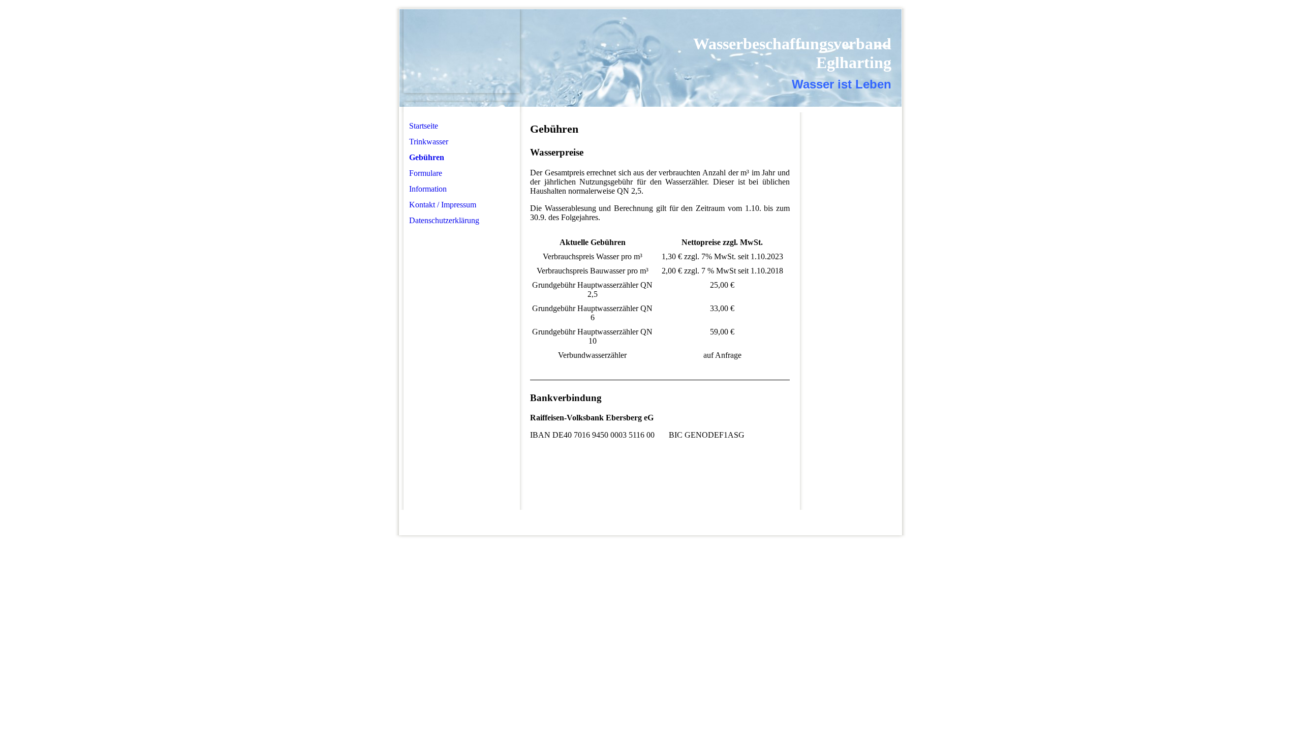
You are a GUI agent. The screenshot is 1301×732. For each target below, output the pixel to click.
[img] (462, 51)
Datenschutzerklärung (444, 220)
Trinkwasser (428, 141)
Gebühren (426, 157)
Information (428, 189)
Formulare (425, 173)
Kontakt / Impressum (442, 204)
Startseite (423, 125)
